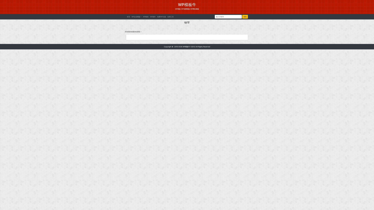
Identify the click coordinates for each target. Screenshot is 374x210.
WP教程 (146, 17)
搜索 (245, 17)
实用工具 (170, 17)
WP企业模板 (136, 17)
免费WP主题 (161, 17)
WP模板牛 (186, 47)
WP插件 (153, 17)
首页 (128, 17)
